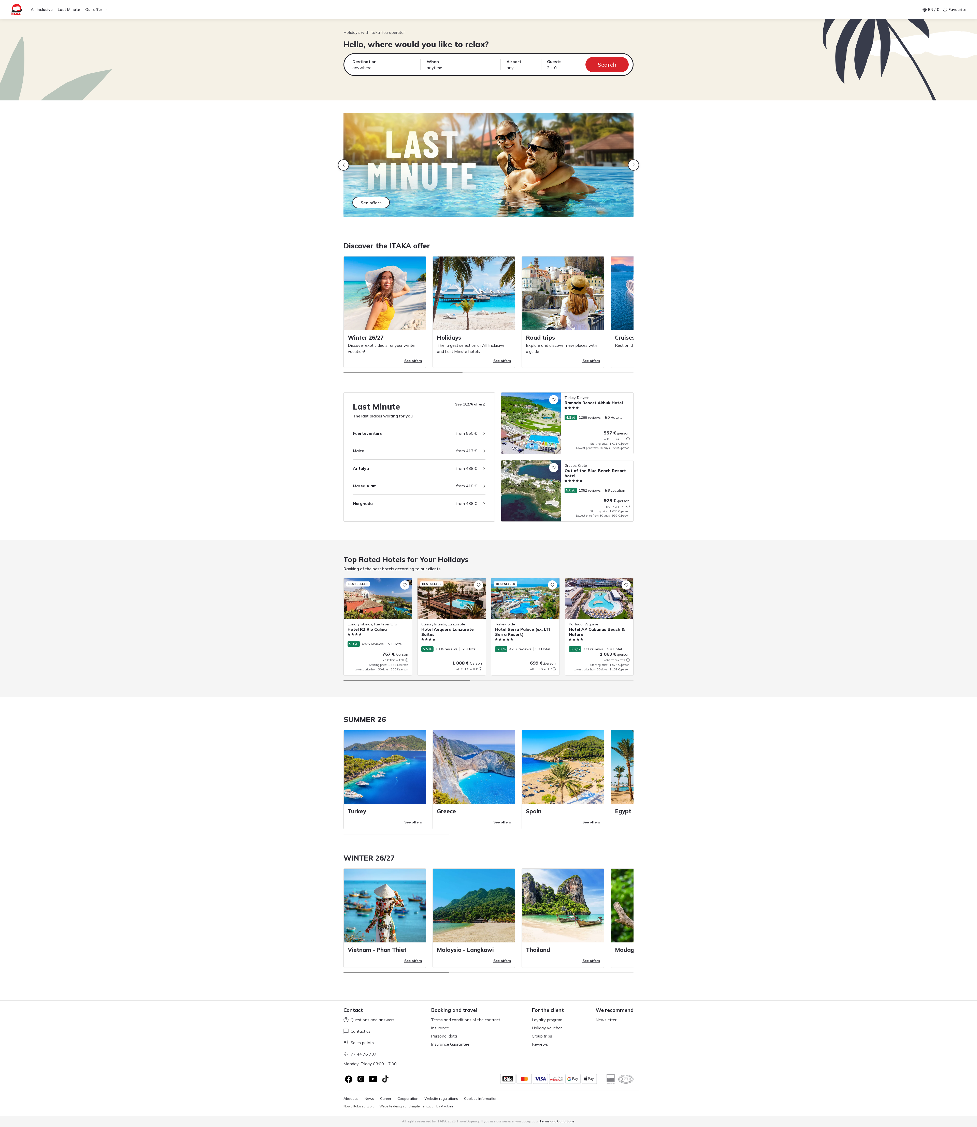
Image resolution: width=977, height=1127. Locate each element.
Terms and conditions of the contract (465, 1019)
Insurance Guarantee (450, 1044)
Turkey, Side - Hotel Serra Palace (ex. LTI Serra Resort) (524, 583)
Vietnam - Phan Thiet (377, 949)
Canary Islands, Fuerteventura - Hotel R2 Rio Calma (377, 583)
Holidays (449, 337)
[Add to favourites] (553, 399)
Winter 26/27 (366, 337)
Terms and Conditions (556, 1121)
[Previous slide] (343, 165)
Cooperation (407, 1098)
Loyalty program (547, 1019)
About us (350, 1098)
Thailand (538, 949)
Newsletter (606, 1019)
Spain (533, 811)
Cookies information (480, 1098)
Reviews (540, 1044)
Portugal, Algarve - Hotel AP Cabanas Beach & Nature (597, 583)
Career (385, 1098)
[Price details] (627, 438)
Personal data (444, 1036)
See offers (413, 360)
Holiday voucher (547, 1027)
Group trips (542, 1036)
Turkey (357, 811)
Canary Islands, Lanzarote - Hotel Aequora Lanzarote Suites (446, 583)
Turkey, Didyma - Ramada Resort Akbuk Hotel (539, 395)
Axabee (447, 1106)
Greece (446, 811)
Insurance (440, 1027)
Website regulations (441, 1098)
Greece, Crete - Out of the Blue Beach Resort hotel (543, 463)
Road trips (540, 337)
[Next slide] (633, 165)
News (369, 1098)
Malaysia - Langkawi (465, 949)
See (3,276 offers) (470, 404)
